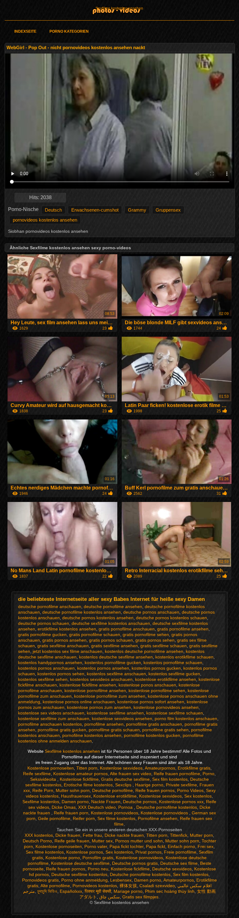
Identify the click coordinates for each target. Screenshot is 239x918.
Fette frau (92, 835)
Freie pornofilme (180, 852)
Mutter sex (102, 840)
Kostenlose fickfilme (79, 779)
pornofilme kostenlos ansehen (91, 735)
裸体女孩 (128, 885)
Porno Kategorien (69, 31)
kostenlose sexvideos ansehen (122, 718)
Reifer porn (84, 818)
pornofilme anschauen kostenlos (50, 724)
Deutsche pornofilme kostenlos (166, 807)
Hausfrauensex (76, 796)
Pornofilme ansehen (157, 818)
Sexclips (124, 784)
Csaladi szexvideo (157, 885)
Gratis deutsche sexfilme (125, 779)
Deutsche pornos (140, 801)
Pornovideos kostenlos (95, 885)
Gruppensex (168, 210)
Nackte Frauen (105, 801)
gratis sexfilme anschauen (63, 645)
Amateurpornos (160, 768)
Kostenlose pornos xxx (181, 801)
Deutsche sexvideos (172, 868)
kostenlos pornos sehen (60, 673)
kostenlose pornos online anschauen (79, 701)
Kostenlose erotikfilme (115, 796)
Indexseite (25, 31)
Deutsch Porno (37, 840)
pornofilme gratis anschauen (154, 724)
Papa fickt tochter (126, 846)
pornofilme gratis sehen (165, 729)
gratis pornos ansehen (64, 640)
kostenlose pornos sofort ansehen (150, 701)
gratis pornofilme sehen (146, 634)
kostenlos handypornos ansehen (50, 662)
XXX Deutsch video (97, 807)
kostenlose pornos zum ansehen (99, 707)
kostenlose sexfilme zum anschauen (53, 718)
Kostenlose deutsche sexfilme (80, 863)
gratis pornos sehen (155, 640)
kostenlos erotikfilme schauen (184, 656)
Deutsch (53, 210)
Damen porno (75, 801)
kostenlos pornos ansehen (103, 668)
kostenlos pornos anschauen (46, 668)
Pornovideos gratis (40, 880)
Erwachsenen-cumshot (95, 210)
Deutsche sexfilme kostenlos (79, 874)
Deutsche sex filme (179, 863)
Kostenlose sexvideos (121, 768)
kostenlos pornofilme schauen (172, 662)
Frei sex (205, 846)
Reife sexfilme (37, 773)
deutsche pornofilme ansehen (113, 606)
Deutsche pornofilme (112, 790)
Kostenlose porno (62, 857)
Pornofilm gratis (97, 857)
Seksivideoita (43, 779)
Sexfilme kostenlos (40, 801)
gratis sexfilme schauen (163, 645)
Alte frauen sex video (130, 773)
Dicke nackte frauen (124, 835)
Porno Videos (190, 790)
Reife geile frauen (71, 840)
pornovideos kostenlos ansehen (45, 219)
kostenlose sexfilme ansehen (115, 712)
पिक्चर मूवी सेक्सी (98, 891)
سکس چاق (109, 896)
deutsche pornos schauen (43, 623)
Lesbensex (121, 880)
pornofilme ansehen (104, 724)
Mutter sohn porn (73, 790)
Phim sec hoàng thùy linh (169, 891)
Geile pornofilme (54, 818)
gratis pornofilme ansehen (183, 628)
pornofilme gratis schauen (114, 729)
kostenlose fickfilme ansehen (87, 684)
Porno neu (98, 868)
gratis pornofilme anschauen (127, 628)
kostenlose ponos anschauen (147, 684)
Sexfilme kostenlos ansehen (119, 8)
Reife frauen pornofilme (177, 773)
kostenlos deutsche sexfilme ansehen (116, 656)
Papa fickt (155, 846)
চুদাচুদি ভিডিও (47, 891)
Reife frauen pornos (155, 790)
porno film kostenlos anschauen (186, 718)
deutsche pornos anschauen (151, 612)
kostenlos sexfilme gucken (174, 673)
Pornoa (126, 807)
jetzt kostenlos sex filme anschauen (67, 651)
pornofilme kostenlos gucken (152, 735)
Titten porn (86, 768)
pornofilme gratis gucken (62, 729)
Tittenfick (178, 835)
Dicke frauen (67, 835)
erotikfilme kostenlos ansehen (67, 628)
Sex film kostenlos (170, 779)
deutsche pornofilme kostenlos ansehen (81, 612)
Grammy (137, 210)
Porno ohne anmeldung (84, 880)
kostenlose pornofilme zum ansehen (109, 696)
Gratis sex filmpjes (140, 896)
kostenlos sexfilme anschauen (116, 673)
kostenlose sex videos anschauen (51, 712)
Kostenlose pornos (84, 852)
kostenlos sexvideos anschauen (101, 679)
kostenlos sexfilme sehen (43, 679)
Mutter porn (201, 835)
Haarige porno (149, 784)
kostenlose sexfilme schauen (174, 712)
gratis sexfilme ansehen (114, 645)
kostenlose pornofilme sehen (157, 690)
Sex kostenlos (198, 796)
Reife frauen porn (71, 812)
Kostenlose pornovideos (114, 812)
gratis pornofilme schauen (94, 634)
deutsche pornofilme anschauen (49, 606)
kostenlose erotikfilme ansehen (165, 679)
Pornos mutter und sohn (139, 840)
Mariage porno (128, 891)
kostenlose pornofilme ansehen (95, 690)
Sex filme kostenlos (116, 818)
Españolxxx (71, 891)
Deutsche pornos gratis (135, 863)
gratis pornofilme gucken (42, 634)
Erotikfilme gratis (194, 768)
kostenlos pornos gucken (156, 668)
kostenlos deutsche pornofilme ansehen (144, 651)
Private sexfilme (181, 784)
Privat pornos (148, 852)
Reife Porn (42, 790)
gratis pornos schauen (111, 640)
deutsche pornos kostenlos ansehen (98, 617)
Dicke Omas (64, 807)
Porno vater (95, 846)
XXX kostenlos (39, 835)
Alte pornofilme (55, 885)
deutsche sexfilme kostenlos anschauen (111, 623)
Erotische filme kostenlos (88, 784)
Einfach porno (181, 846)
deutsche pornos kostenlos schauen (171, 617)
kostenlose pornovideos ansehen (166, 707)
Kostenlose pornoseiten (50, 768)
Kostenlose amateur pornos (80, 773)
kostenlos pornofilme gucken (113, 662)
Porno (208, 773)
